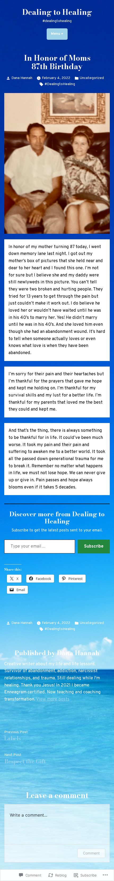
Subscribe (93, 546)
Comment (91, 853)
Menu (59, 34)
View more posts (52, 699)
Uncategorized (92, 78)
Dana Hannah (21, 78)
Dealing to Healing (57, 12)
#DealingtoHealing (60, 84)
